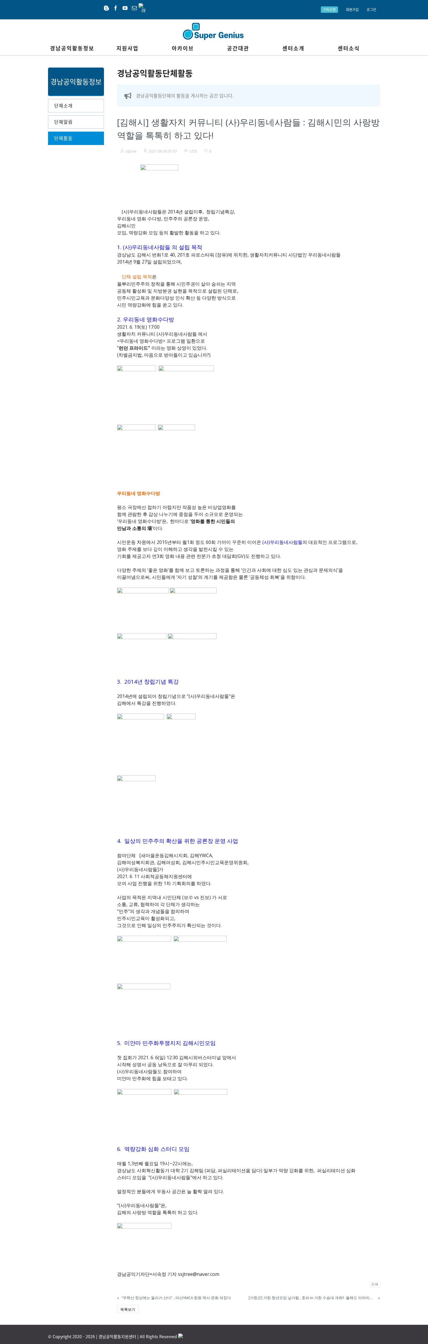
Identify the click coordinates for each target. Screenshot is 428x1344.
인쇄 (374, 1284)
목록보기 (127, 1309)
